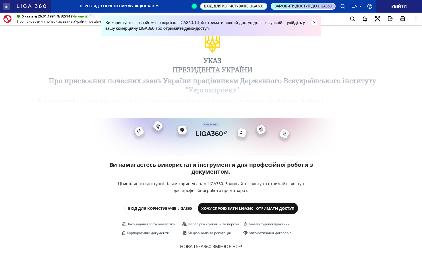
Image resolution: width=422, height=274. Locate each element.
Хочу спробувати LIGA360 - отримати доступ (248, 208)
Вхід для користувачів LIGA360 (160, 208)
